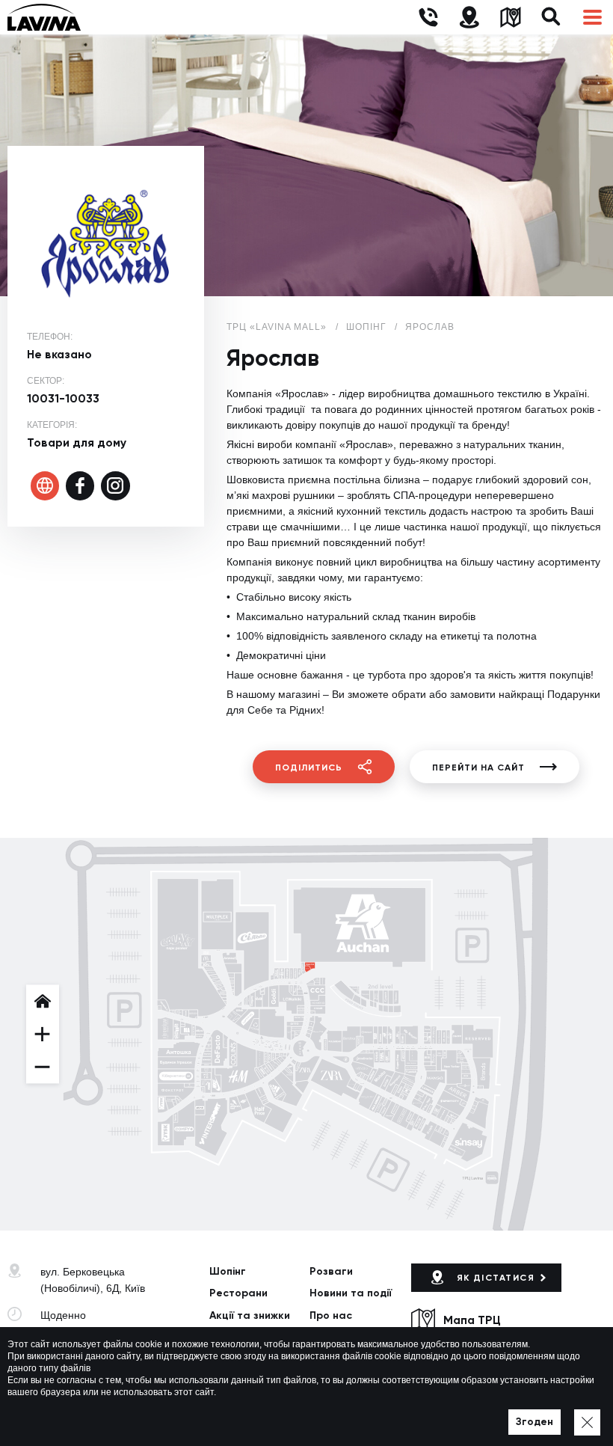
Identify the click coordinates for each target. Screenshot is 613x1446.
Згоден (534, 1421)
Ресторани (238, 1293)
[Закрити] (587, 1422)
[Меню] (592, 17)
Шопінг (227, 1271)
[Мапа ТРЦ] (510, 17)
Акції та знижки (249, 1315)
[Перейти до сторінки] (45, 485)
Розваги (331, 1271)
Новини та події (350, 1293)
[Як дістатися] (469, 17)
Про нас (330, 1315)
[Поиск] (551, 17)
